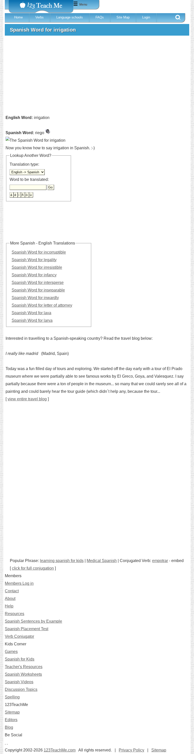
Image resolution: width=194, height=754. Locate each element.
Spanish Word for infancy (34, 275)
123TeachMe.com (60, 750)
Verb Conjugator (19, 636)
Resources (14, 614)
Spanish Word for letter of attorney (42, 305)
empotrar (160, 560)
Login (146, 17)
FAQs (99, 17)
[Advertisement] (97, 77)
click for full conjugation (33, 568)
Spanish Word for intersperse (38, 282)
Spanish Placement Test (26, 629)
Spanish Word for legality (34, 260)
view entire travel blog (27, 399)
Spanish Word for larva (32, 320)
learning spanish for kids (62, 560)
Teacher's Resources (23, 667)
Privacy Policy (131, 750)
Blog (9, 727)
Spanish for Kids (19, 659)
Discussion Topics (21, 689)
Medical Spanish (102, 560)
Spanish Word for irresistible (37, 267)
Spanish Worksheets (23, 674)
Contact (12, 591)
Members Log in (19, 583)
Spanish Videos (19, 682)
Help (9, 606)
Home (18, 17)
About (10, 598)
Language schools (69, 17)
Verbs (39, 17)
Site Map (123, 17)
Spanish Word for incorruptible (39, 252)
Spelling (12, 697)
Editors (11, 720)
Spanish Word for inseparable (38, 290)
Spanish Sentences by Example (33, 621)
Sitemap (12, 712)
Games (11, 651)
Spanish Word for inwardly (35, 298)
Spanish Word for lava (31, 313)
